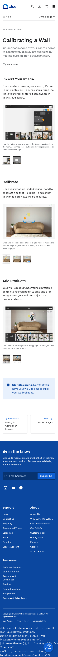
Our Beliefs (36, 528)
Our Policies (8, 620)
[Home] (9, 6)
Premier (7, 542)
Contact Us (8, 518)
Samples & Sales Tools (15, 598)
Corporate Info (39, 620)
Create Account (11, 546)
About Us (35, 514)
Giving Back (36, 537)
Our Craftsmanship (40, 523)
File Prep (7, 584)
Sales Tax (8, 532)
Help (8, 16)
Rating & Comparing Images (12, 424)
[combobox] (32, 6)
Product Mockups (12, 589)
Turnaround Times (12, 528)
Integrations (9, 593)
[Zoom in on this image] (48, 112)
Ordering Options (12, 567)
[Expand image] (6, 160)
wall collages (25, 392)
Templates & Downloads (9, 578)
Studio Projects (11, 571)
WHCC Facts (37, 551)
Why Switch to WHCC (41, 518)
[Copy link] (37, 79)
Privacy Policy (23, 620)
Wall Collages (45, 420)
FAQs (5, 537)
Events (34, 542)
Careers (34, 546)
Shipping (7, 523)
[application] (48, 647)
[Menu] (53, 6)
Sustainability (37, 532)
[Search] (32, 6)
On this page (45, 16)
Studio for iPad (14, 29)
